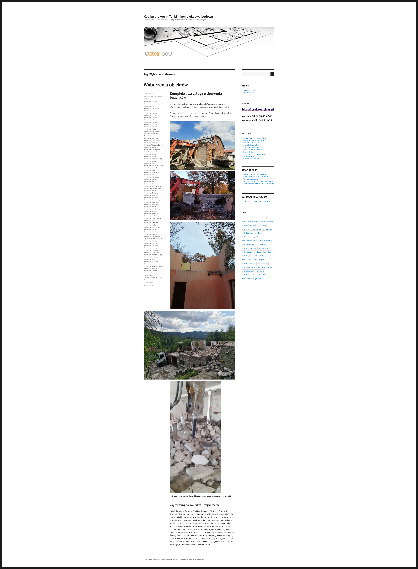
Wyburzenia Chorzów (150, 124)
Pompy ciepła (248, 152)
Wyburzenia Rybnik (150, 229)
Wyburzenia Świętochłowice (152, 252)
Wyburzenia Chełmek (150, 122)
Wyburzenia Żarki (156, 277)
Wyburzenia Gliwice (150, 147)
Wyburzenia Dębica (156, 145)
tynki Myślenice (247, 260)
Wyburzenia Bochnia (150, 113)
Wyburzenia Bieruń (150, 111)
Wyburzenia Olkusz (150, 207)
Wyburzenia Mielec (156, 188)
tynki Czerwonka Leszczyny (263, 241)
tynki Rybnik (256, 267)
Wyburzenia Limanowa (151, 184)
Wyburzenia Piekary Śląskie (152, 218)
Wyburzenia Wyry (149, 273)
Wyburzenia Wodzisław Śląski (153, 266)
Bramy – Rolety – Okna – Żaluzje (254, 138)
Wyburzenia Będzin (150, 106)
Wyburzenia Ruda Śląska (152, 227)
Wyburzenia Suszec (150, 248)
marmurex (270, 221)
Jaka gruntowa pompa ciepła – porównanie (258, 181)
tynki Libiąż (254, 256)
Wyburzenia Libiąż (149, 181)
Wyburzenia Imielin (150, 154)
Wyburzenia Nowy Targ (151, 204)
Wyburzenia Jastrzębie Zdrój (153, 159)
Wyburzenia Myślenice (151, 193)
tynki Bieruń (246, 229)
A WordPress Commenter (252, 202)
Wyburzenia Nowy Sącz (151, 202)
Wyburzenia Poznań (150, 220)
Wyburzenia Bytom (150, 120)
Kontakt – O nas (249, 90)
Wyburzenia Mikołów (150, 191)
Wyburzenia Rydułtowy (151, 232)
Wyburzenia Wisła (149, 264)
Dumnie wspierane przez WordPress (192, 559)
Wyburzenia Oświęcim (151, 213)
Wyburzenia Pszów (150, 225)
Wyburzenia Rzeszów (150, 234)
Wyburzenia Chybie (150, 129)
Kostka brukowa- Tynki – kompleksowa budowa (178, 16)
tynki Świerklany (247, 279)
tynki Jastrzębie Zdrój (249, 248)
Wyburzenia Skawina (150, 241)
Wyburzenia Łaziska (150, 179)
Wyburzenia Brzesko (150, 115)
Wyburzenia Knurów (154, 168)
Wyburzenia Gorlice (154, 152)
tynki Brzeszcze (247, 233)
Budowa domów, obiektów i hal (254, 141)
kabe (243, 221)
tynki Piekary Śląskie (249, 263)
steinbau (245, 225)
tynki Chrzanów (247, 241)
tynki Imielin (263, 244)
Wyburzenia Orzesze (150, 211)
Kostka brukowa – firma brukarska (255, 177)
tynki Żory (258, 279)
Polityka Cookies (249, 93)
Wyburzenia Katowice (150, 163)
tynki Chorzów (258, 237)
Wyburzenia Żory (149, 282)
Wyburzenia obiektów (166, 84)
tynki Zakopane (264, 275)
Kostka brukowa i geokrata (252, 150)
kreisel (250, 221)
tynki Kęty (245, 256)
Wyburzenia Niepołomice (151, 200)
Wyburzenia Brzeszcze (151, 117)
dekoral (262, 218)
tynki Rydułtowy (267, 267)
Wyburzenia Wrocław (150, 271)
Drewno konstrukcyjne (251, 147)
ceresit (256, 218)
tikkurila (252, 225)
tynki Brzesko (267, 229)
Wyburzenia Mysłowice (151, 195)
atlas (243, 218)
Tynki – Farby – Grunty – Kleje (254, 154)
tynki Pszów (246, 267)
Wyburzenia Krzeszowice (152, 177)
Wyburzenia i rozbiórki (251, 159)
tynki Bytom (258, 233)
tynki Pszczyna (263, 263)
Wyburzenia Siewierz (155, 239)
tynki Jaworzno (263, 248)
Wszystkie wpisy (149, 96)
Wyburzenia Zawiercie (151, 280)
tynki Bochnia (256, 229)
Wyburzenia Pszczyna (151, 223)
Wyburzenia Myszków (150, 197)
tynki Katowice (247, 252)
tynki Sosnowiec (247, 271)
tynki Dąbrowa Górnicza (249, 244)
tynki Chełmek (247, 237)
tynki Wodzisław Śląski (249, 275)
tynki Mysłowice (265, 256)
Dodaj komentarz (149, 285)
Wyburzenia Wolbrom (150, 268)
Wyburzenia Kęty (149, 165)
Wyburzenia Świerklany (151, 250)
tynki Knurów (258, 252)
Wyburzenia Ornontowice (151, 209)
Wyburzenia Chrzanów (151, 127)
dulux (269, 218)
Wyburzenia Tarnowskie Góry (153, 255)
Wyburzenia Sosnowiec (151, 245)
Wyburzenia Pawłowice (151, 216)
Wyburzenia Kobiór (149, 170)
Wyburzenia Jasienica (151, 156)
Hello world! (266, 202)
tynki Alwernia (261, 225)
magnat (256, 221)
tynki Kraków (268, 252)
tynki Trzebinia (259, 271)
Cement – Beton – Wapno (252, 143)
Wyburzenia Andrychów (151, 104)
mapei (263, 221)
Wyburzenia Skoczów (150, 243)
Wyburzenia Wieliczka (151, 261)
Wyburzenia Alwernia (150, 102)
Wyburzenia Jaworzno (151, 161)
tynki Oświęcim (259, 260)
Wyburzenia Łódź (149, 186)
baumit (250, 218)
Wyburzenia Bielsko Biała (152, 108)
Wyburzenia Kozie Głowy (151, 172)
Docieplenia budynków (251, 145)
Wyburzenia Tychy (149, 259)
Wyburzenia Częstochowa (152, 140)
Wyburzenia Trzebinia (150, 257)
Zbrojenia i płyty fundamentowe (254, 174)
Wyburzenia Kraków (150, 175)
